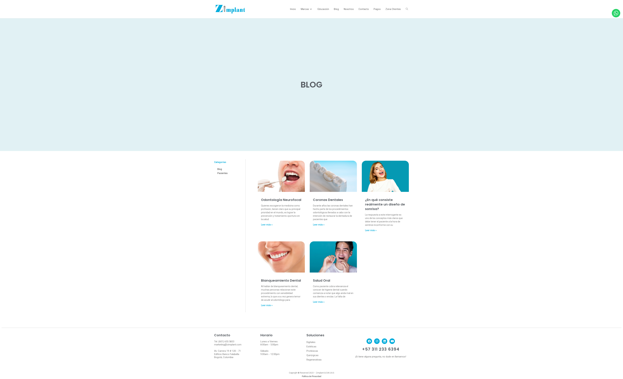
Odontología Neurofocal (281, 200)
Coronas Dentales (328, 200)
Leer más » (267, 224)
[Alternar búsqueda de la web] (406, 9)
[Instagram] (377, 341)
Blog (219, 169)
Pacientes (222, 173)
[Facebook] (369, 341)
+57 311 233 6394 (380, 349)
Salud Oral (321, 280)
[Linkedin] (384, 341)
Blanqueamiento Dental (281, 280)
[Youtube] (392, 341)
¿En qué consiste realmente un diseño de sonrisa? (385, 204)
